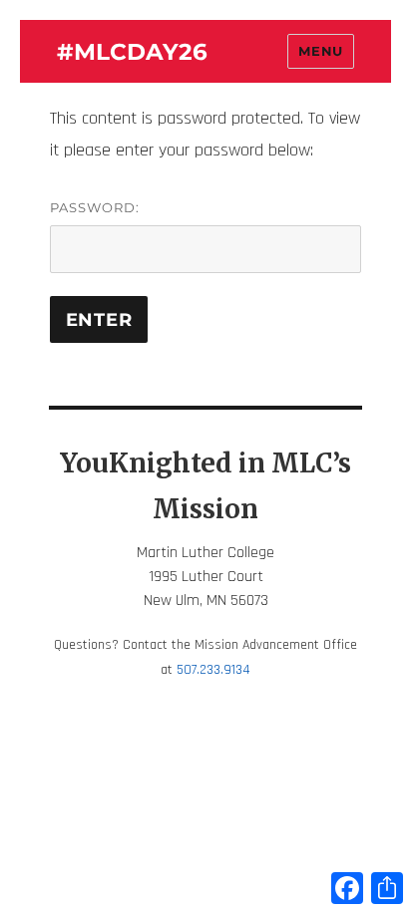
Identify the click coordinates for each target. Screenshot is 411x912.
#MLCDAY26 (132, 52)
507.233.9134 (213, 670)
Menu (320, 51)
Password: (95, 207)
